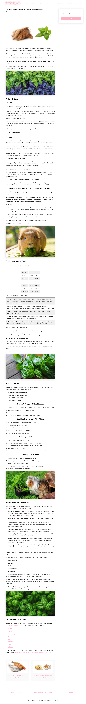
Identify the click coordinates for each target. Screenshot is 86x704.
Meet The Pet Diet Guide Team (43, 692)
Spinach (10, 647)
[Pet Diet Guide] (12, 5)
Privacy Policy (71, 692)
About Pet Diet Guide (14, 692)
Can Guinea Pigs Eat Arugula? (20, 223)
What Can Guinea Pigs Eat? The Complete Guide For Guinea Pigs (33, 652)
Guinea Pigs (11, 17)
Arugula (10, 628)
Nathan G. (9, 11)
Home (7, 17)
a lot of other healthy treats (14, 625)
